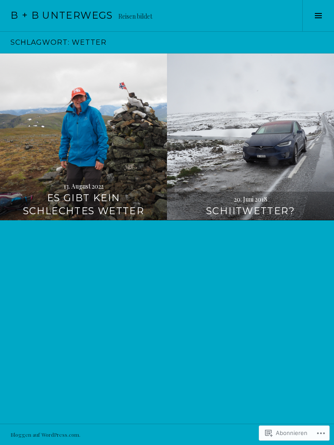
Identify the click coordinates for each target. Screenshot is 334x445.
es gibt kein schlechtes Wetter (83, 204)
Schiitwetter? (250, 211)
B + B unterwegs (61, 15)
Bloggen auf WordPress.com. (45, 434)
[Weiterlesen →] (83, 136)
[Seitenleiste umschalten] (318, 15)
